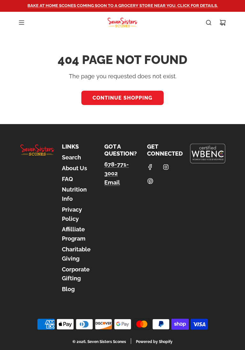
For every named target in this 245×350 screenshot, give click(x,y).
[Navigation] (21, 23)
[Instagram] (166, 167)
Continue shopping (122, 98)
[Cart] (223, 23)
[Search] (209, 23)
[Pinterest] (150, 181)
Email (112, 182)
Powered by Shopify (154, 342)
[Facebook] (150, 167)
